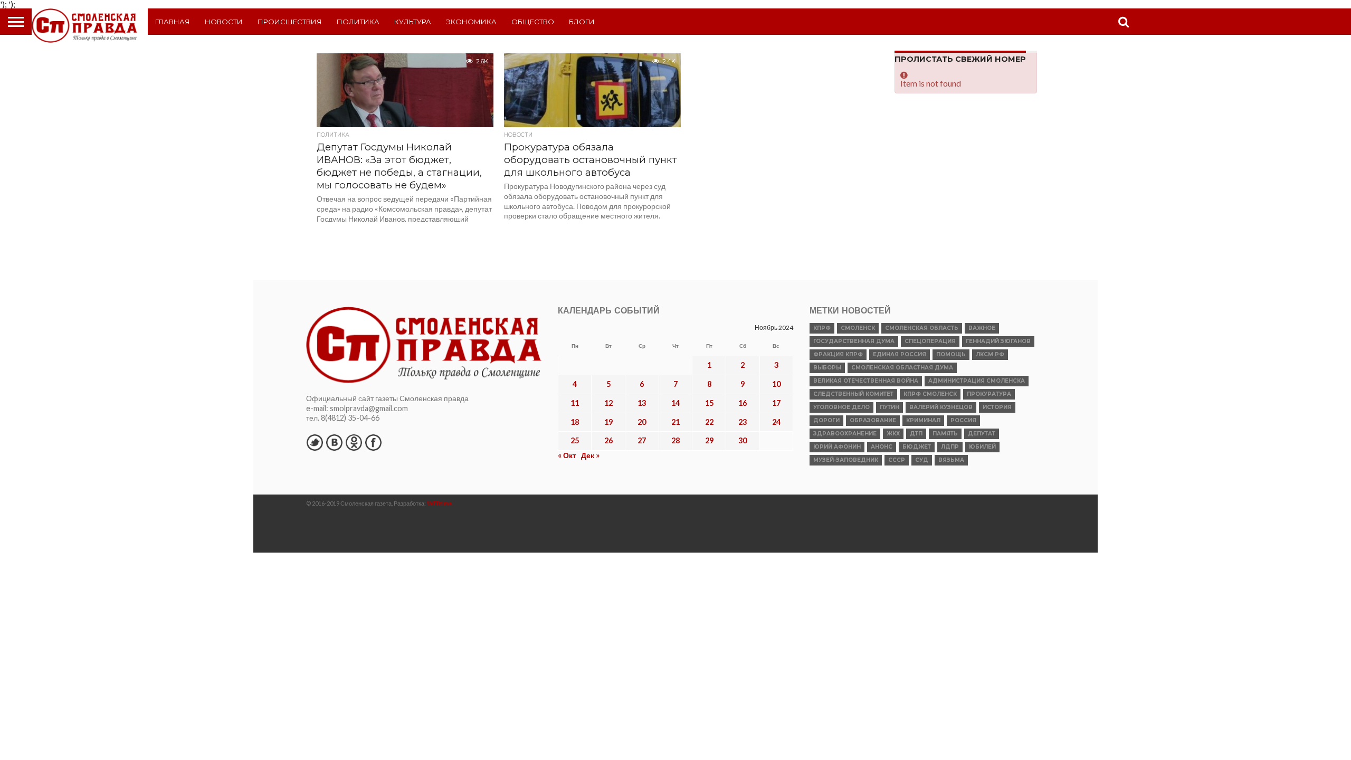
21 (675, 421)
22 (709, 421)
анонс (881, 446)
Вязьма (951, 460)
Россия (963, 420)
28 (675, 440)
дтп (916, 433)
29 (709, 440)
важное (981, 328)
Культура (412, 21)
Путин (889, 407)
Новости (224, 21)
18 (574, 421)
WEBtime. (440, 503)
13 (642, 402)
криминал (923, 420)
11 (574, 402)
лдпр (950, 446)
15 (709, 402)
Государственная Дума (854, 341)
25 (574, 440)
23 (742, 421)
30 (742, 440)
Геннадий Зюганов (998, 341)
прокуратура (989, 394)
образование (873, 420)
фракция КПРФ (838, 354)
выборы (827, 367)
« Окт (567, 455)
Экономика (471, 21)
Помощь (951, 354)
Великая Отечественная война (865, 380)
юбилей (982, 446)
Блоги (582, 21)
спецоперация (930, 341)
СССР (896, 460)
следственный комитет (853, 394)
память (945, 433)
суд (921, 460)
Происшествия (290, 21)
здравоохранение (845, 433)
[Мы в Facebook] (373, 442)
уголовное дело (841, 407)
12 (608, 402)
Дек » (590, 455)
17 (776, 402)
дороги (826, 420)
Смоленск (858, 328)
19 (608, 421)
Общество (532, 21)
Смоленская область (921, 328)
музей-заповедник (845, 460)
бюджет (916, 446)
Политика (358, 21)
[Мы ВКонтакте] (334, 442)
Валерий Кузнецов (941, 407)
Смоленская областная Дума (902, 367)
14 (675, 402)
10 (776, 383)
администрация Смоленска (976, 380)
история (997, 407)
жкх (893, 433)
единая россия (899, 354)
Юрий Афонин (837, 446)
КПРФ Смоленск (930, 394)
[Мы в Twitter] (314, 442)
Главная (172, 21)
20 (642, 421)
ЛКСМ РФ (990, 354)
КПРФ (822, 328)
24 (776, 421)
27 (642, 440)
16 (742, 402)
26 (608, 440)
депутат (981, 433)
